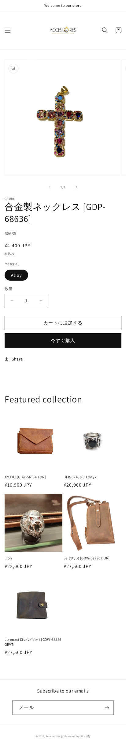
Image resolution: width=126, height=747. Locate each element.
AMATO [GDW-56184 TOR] (25, 477)
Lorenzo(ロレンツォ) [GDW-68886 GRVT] (33, 642)
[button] (7, 30)
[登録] (106, 707)
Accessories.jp (55, 736)
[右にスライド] (76, 187)
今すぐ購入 (63, 340)
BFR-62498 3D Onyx (80, 477)
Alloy (16, 275)
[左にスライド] (49, 187)
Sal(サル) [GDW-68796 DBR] (87, 558)
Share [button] (17, 359)
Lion (8, 558)
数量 (9, 288)
